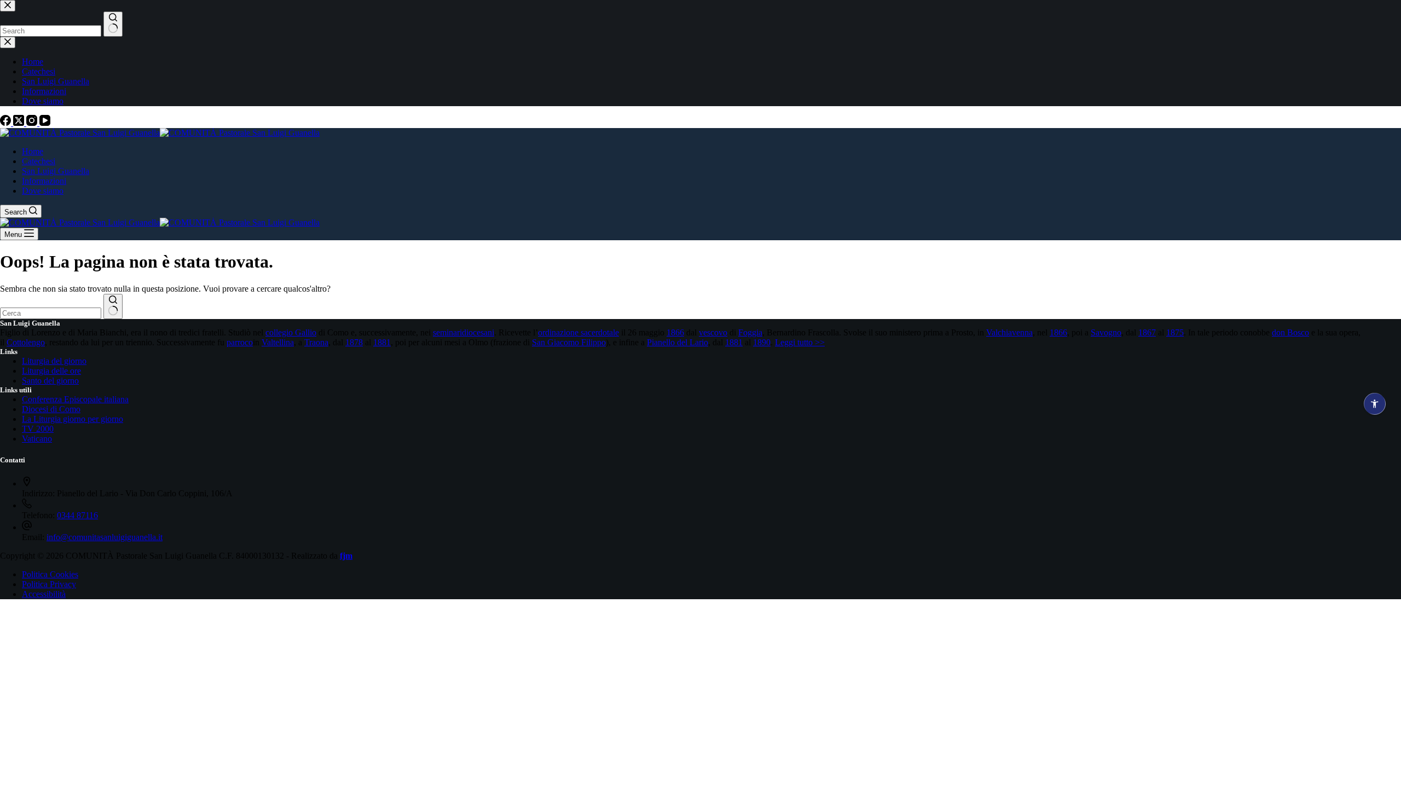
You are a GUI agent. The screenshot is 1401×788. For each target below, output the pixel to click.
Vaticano (37, 438)
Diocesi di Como (51, 409)
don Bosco (1290, 332)
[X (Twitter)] (19, 123)
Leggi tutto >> (800, 342)
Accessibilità (44, 594)
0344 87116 (77, 515)
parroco (240, 342)
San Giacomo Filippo (569, 342)
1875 (1175, 332)
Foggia (750, 332)
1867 (1147, 332)
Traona (316, 342)
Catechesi (38, 161)
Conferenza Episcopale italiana (75, 399)
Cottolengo (26, 342)
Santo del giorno (50, 380)
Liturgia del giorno (54, 361)
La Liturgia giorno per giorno (72, 419)
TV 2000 (38, 428)
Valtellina (278, 342)
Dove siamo (42, 190)
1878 (354, 342)
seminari (447, 332)
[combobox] (50, 313)
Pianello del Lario (677, 342)
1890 (762, 342)
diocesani (478, 332)
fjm (346, 555)
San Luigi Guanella (55, 171)
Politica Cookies (50, 574)
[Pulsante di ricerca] (113, 306)
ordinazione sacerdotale (578, 332)
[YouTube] (44, 123)
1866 (675, 332)
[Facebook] (6, 123)
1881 (382, 342)
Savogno (1106, 332)
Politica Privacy (49, 584)
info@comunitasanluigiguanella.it (105, 537)
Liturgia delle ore (51, 370)
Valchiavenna (1009, 332)
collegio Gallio (290, 332)
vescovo (713, 332)
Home (32, 151)
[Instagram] (32, 123)
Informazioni (44, 181)
